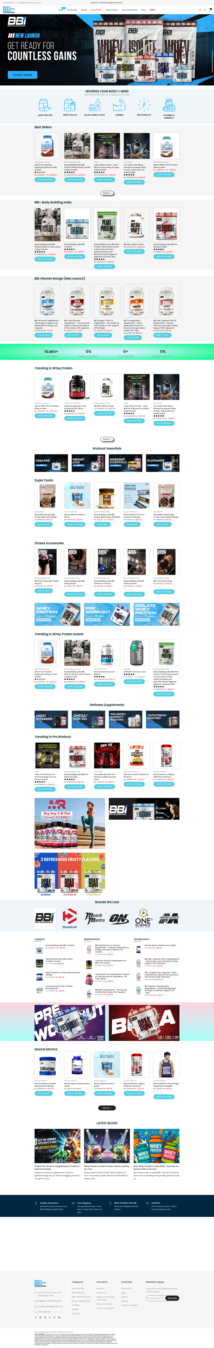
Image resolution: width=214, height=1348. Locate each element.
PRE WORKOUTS (78, 1292)
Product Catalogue (129, 1305)
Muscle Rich (96, 10)
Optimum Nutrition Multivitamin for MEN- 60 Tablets (110, 961)
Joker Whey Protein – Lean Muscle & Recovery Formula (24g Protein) (106, 167)
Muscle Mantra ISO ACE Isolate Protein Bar (134, 515)
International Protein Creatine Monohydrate (59, 987)
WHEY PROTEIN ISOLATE (81, 1297)
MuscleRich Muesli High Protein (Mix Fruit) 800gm (46, 515)
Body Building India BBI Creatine (60, 945)
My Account (126, 1288)
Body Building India (72, 162)
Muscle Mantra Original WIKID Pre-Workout (163, 775)
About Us (100, 1288)
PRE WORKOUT (144, 115)
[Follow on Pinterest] (54, 1317)
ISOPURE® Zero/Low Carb (135, 672)
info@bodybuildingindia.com (30, 3)
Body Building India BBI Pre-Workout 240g (165, 245)
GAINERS (119, 115)
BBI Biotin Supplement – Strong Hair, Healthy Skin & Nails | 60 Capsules (111, 991)
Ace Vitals (128, 162)
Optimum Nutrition (72, 403)
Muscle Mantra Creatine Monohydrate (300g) (63, 973)
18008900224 (9, 3)
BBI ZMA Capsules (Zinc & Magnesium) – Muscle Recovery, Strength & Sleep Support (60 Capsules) (165, 324)
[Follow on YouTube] (59, 1317)
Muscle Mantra (70, 512)
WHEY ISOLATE (70, 115)
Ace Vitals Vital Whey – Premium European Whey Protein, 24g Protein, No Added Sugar (135, 169)
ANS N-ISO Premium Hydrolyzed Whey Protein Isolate (46, 167)
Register (124, 1297)
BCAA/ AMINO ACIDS (94, 115)
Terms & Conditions (105, 1308)
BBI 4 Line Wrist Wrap (162, 581)
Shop (62, 9)
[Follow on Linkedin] (50, 1317)
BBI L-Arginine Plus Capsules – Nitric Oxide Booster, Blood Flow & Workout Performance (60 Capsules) (161, 974)
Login (123, 1292)
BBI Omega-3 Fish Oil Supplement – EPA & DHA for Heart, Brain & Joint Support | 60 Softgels (106, 324)
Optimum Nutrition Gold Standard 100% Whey (75, 407)
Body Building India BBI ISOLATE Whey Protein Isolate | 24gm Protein (77, 167)
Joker (96, 162)
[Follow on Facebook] (36, 1317)
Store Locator (112, 10)
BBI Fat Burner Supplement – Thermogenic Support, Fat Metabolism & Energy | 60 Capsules (47, 324)
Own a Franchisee (129, 10)
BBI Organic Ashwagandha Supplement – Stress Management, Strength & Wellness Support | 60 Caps (160, 989)
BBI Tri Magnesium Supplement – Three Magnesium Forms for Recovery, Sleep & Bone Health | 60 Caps (134, 325)
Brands (84, 10)
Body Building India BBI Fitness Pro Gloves (104, 582)
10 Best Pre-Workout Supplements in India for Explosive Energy (57, 1167)
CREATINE (76, 1313)
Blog (143, 10)
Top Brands (72, 10)
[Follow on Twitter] (40, 1317)
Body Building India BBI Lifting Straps (74, 582)
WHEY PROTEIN (45, 115)
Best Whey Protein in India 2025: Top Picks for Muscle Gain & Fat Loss (156, 1167)
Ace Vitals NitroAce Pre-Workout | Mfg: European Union (105, 777)
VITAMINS (75, 1305)
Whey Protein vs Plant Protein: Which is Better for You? (106, 1167)
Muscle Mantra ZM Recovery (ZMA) (160, 945)
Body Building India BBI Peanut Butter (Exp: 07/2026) (107, 515)
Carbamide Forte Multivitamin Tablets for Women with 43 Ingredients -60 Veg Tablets (112, 976)
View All (106, 193)
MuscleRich (39, 512)
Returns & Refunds (104, 1304)
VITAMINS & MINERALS (169, 116)
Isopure (127, 669)
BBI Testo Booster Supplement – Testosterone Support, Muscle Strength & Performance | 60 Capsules (77, 324)
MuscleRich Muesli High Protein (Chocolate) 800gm (165, 515)
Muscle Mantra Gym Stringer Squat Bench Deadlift (166, 1084)
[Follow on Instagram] (45, 1317)
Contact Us (101, 1292)
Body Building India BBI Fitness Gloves (134, 582)
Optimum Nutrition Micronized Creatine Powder (59, 960)
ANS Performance (42, 162)
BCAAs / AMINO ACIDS (81, 1301)
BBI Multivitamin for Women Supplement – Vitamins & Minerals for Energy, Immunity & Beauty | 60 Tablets (112, 948)
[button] (40, 172)
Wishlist (124, 1301)
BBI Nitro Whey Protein (134, 244)
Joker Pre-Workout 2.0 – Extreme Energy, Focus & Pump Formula (45, 777)
